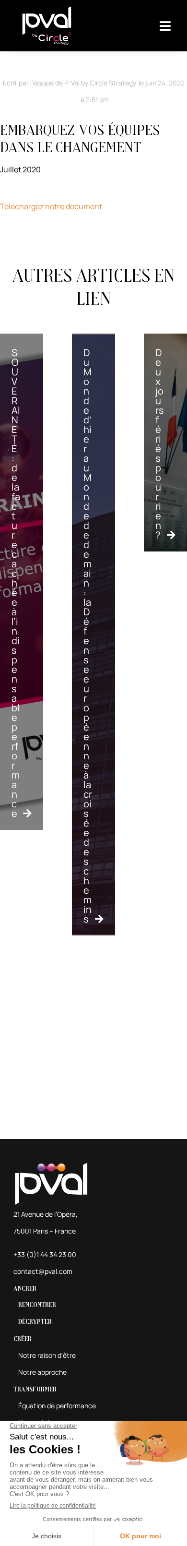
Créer (22, 1338)
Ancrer (24, 1288)
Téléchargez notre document (51, 206)
